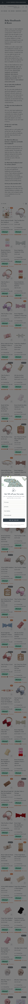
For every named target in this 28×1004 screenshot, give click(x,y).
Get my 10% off (14, 520)
